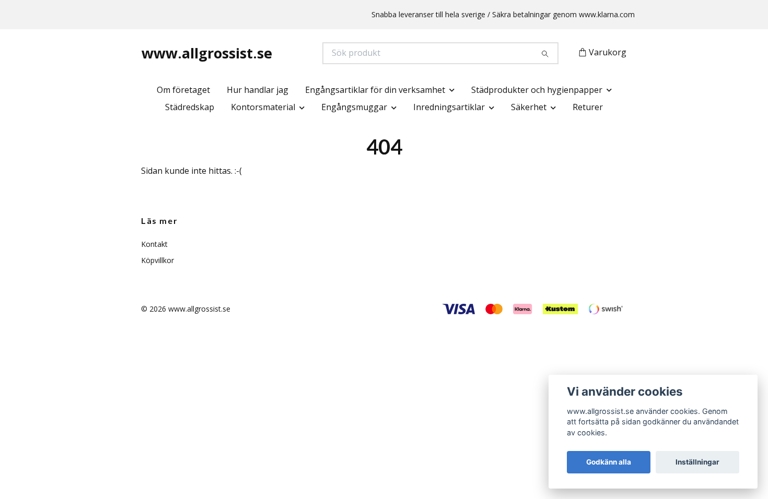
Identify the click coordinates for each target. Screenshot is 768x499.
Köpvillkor (157, 260)
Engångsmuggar (354, 107)
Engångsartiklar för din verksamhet (375, 90)
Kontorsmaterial (263, 107)
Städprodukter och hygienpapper (536, 90)
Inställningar (697, 462)
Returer (588, 107)
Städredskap (189, 107)
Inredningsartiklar (449, 107)
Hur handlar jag (257, 90)
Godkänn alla (608, 462)
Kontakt (154, 244)
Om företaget (183, 90)
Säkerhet (528, 107)
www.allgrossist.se (207, 53)
